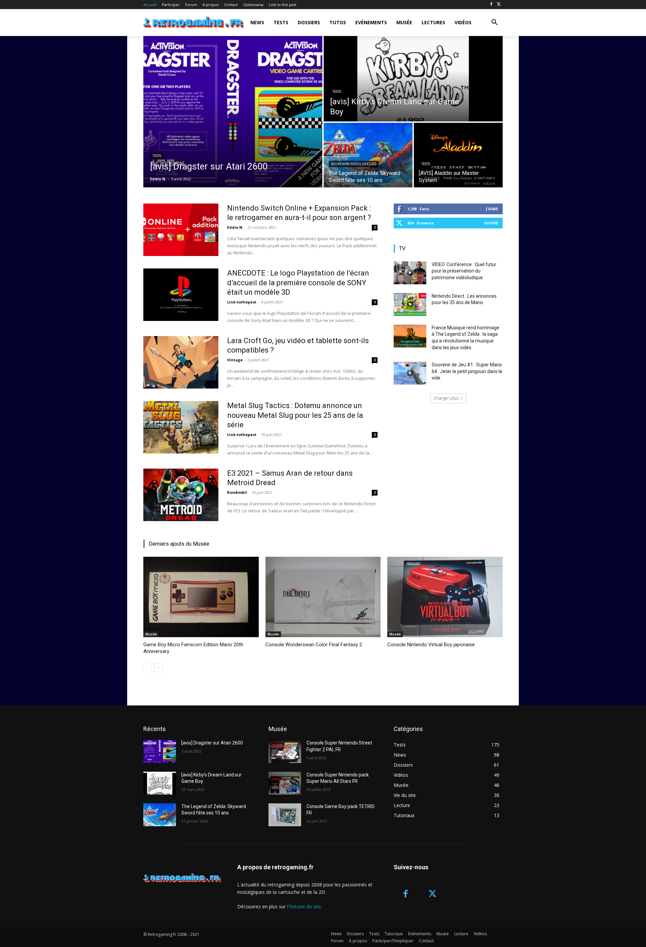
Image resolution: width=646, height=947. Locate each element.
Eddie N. (235, 227)
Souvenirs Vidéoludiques (353, 164)
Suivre (491, 222)
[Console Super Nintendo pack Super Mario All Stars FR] (284, 783)
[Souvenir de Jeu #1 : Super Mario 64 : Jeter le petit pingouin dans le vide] (410, 373)
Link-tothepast (241, 301)
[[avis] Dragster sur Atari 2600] (232, 111)
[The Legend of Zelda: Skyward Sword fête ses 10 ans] (368, 155)
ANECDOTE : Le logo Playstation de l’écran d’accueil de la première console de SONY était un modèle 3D (298, 282)
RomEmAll (237, 492)
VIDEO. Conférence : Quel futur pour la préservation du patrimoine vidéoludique (464, 271)
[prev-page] (147, 667)
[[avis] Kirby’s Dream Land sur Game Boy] (413, 78)
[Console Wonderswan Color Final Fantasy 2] (323, 597)
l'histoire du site (304, 906)
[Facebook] (491, 4)
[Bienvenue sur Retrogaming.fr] (182, 22)
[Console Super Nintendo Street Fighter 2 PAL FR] (284, 751)
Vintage (235, 359)
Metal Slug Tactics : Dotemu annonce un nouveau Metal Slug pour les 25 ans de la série (295, 415)
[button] (495, 22)
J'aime (492, 208)
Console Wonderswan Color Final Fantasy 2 (313, 645)
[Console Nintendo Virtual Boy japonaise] (445, 597)
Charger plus (446, 398)
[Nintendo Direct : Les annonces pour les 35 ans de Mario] (410, 304)
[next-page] (158, 667)
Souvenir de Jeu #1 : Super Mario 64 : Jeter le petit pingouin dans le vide (467, 371)
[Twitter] (499, 4)
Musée (151, 634)
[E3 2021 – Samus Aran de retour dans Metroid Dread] (180, 495)
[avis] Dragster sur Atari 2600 (212, 742)
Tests (156, 156)
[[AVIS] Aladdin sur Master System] (458, 155)
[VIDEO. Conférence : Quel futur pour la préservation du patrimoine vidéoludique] (410, 272)
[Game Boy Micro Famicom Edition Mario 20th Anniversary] (201, 597)
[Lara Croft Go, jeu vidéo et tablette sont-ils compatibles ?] (180, 362)
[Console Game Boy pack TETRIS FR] (284, 814)
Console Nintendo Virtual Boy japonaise (431, 645)
